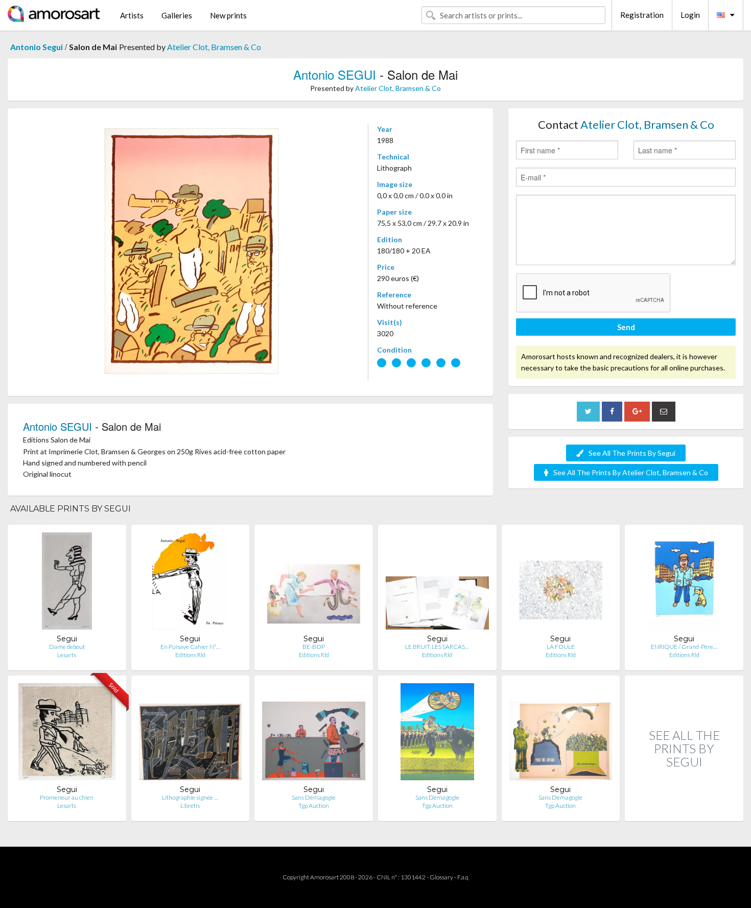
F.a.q (462, 877)
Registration (642, 14)
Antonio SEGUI (334, 74)
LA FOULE (561, 646)
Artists (132, 15)
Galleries (176, 15)
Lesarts (66, 655)
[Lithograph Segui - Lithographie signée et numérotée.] (190, 734)
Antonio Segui (36, 47)
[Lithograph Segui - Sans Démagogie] (313, 734)
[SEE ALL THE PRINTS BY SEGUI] (684, 810)
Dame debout (67, 646)
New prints (228, 15)
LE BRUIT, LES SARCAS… (437, 646)
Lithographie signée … (190, 797)
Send (626, 327)
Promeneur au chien (66, 797)
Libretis (190, 805)
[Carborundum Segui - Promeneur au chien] (66, 734)
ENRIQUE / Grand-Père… (684, 646)
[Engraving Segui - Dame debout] (67, 583)
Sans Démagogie (314, 797)
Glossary (441, 877)
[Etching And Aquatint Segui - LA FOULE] (561, 583)
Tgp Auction (313, 805)
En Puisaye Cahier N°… (190, 646)
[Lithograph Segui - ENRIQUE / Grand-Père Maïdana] (684, 583)
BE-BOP (313, 646)
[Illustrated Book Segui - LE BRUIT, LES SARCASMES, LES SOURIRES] (437, 583)
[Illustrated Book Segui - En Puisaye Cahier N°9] (190, 583)
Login (690, 14)
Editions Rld (190, 655)
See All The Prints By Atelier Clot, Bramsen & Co (630, 472)
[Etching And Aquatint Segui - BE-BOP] (313, 583)
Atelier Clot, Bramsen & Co (214, 47)
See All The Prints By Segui (632, 453)
